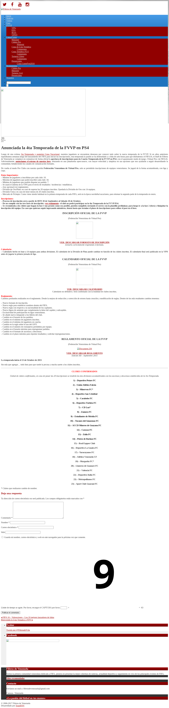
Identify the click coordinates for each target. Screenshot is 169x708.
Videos (9, 21)
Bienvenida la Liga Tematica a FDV (17, 620)
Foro (8, 23)
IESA (14, 32)
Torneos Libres (18, 56)
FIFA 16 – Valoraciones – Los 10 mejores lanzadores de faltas (27, 617)
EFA (14, 30)
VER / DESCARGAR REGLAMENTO (84, 353)
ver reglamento (52, 203)
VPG (14, 28)
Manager (15, 40)
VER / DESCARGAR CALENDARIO (84, 289)
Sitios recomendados (15, 678)
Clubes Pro (16, 42)
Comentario (6, 518)
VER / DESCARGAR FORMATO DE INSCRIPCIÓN (84, 242)
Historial (20, 44)
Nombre (5, 522)
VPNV (15, 35)
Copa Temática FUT (20, 52)
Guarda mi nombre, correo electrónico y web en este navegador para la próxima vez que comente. (45, 537)
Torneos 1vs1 (17, 73)
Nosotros (10, 78)
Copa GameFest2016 (26, 63)
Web (3, 532)
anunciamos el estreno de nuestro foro (33, 161)
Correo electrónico (9, 527)
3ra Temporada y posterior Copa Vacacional (40, 154)
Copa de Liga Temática (21, 47)
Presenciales (17, 61)
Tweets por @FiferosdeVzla (18, 630)
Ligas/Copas (11, 37)
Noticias (9, 18)
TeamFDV (20, 706)
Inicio (8, 16)
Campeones (22, 49)
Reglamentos (11, 66)
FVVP (9, 25)
